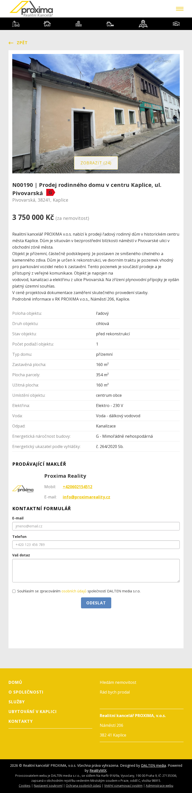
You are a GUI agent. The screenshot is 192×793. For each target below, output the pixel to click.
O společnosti (26, 692)
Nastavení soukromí (48, 786)
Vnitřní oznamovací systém (123, 786)
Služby (16, 702)
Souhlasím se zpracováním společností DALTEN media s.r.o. (78, 591)
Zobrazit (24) (96, 163)
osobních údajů (74, 591)
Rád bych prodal (115, 692)
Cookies (24, 786)
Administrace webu (159, 786)
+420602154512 (77, 486)
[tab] (16, 23)
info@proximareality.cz (86, 497)
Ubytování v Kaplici (32, 711)
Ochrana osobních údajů (83, 786)
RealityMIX (98, 770)
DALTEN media (153, 765)
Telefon (19, 536)
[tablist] (96, 23)
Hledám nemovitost (118, 682)
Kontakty (20, 721)
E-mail (18, 518)
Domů (15, 682)
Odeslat (96, 603)
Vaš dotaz (21, 555)
